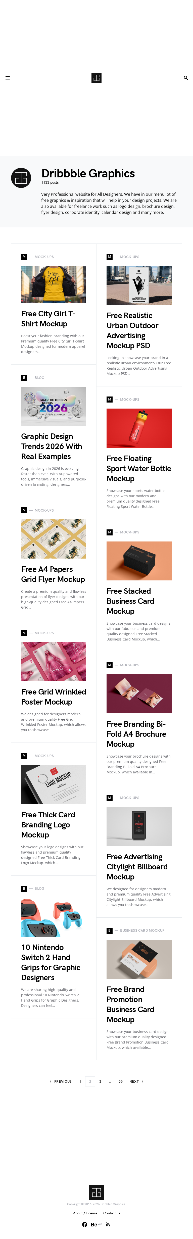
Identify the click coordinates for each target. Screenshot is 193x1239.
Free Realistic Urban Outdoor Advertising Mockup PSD (133, 331)
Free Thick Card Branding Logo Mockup (48, 825)
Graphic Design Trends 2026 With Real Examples (51, 447)
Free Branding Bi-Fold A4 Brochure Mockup (136, 734)
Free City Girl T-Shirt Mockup (48, 319)
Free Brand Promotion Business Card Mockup (130, 1005)
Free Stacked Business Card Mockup (130, 601)
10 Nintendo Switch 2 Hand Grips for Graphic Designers (50, 963)
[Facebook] (84, 1224)
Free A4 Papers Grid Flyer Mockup (53, 574)
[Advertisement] (96, 35)
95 (121, 1081)
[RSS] (108, 1224)
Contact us (111, 1213)
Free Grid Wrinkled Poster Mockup (53, 697)
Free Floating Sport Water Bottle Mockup (139, 469)
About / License (85, 1213)
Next (134, 1081)
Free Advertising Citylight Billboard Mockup (137, 867)
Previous (63, 1081)
